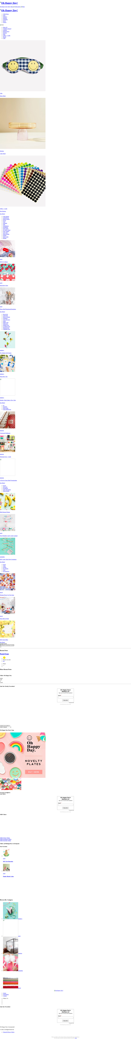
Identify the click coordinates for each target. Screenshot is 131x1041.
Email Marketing (63, 704)
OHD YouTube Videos (5, 840)
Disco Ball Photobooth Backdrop (8, 309)
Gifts (4, 38)
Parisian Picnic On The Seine (7, 595)
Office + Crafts (6, 35)
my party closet (6, 230)
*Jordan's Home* (7, 28)
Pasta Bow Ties (3, 376)
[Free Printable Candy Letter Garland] (7, 530)
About (4, 993)
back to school (6, 317)
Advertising (6, 994)
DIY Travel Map (4, 639)
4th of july (5, 314)
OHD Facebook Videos (5, 839)
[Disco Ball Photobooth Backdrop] (7, 304)
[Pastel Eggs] (3, 665)
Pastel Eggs (4, 654)
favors (4, 220)
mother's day (6, 325)
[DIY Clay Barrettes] (6, 856)
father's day (5, 322)
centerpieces (6, 217)
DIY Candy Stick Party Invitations (8, 559)
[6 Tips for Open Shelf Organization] (7, 475)
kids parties (5, 228)
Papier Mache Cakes (8, 876)
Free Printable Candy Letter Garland (8, 535)
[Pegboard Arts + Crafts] (7, 451)
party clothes (6, 231)
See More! (2, 214)
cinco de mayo (6, 319)
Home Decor (6, 31)
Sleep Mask (3, 96)
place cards (5, 236)
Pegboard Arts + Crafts (5, 456)
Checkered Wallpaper (5, 433)
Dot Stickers (3, 211)
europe (4, 567)
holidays (5, 16)
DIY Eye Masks (4, 261)
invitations (5, 227)
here (76, 1038)
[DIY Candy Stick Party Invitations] (7, 554)
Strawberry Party (4, 285)
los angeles (5, 568)
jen (3, 661)
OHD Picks (6, 14)
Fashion (5, 30)
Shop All (5, 27)
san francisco (6, 571)
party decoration (7, 489)
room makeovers (7, 409)
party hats (5, 232)
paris (4, 570)
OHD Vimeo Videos (5, 838)
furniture (5, 406)
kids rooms (5, 408)
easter (4, 321)
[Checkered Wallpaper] (7, 428)
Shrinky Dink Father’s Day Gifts (8, 400)
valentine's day (6, 329)
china (4, 566)
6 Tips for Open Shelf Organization (8, 480)
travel (4, 21)
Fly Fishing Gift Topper (5, 353)
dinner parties (6, 219)
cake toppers (6, 216)
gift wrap (5, 487)
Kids (4, 34)
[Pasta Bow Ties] (7, 371)
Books (4, 37)
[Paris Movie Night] (7, 613)
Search (4, 22)
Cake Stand (3, 153)
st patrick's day (6, 326)
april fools (5, 315)
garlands (5, 223)
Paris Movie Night (4, 618)
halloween (5, 323)
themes (4, 238)
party (4, 15)
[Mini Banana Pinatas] (7, 509)
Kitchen (5, 32)
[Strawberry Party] (7, 280)
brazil (4, 564)
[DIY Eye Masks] (7, 256)
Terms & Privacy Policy (8, 1032)
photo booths (6, 234)
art (3, 405)
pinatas (4, 235)
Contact (5, 995)
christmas (5, 318)
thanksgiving (6, 328)
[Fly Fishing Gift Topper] (7, 347)
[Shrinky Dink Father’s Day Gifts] (7, 395)
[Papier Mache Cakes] (6, 871)
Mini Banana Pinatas (5, 512)
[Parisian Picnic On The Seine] (7, 590)
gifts (4, 224)
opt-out (59, 1038)
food (4, 222)
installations (6, 226)
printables (5, 19)
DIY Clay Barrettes (8, 861)
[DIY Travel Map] (7, 637)
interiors (5, 18)
